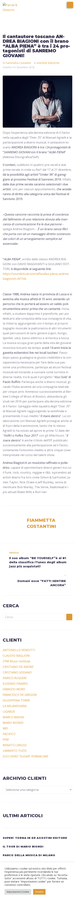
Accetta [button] (39, 891)
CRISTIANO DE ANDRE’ (18, 667)
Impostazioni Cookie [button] (18, 891)
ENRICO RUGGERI (15, 678)
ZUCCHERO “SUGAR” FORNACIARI (25, 756)
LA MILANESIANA (15, 706)
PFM (6, 740)
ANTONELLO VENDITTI (19, 650)
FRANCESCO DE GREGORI (20, 695)
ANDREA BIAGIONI (48, 63)
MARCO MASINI (13, 717)
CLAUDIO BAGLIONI (16, 656)
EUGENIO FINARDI (15, 684)
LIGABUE (9, 712)
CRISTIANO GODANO (17, 672)
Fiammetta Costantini (18, 63)
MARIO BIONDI (13, 723)
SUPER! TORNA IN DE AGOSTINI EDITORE (35, 838)
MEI (5, 728)
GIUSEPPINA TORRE (16, 700)
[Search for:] (33, 617)
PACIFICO (9, 734)
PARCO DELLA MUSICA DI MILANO (29, 855)
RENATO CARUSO (15, 745)
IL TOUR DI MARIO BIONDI (23, 846)
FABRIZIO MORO (14, 689)
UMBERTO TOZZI (15, 751)
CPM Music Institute (16, 661)
